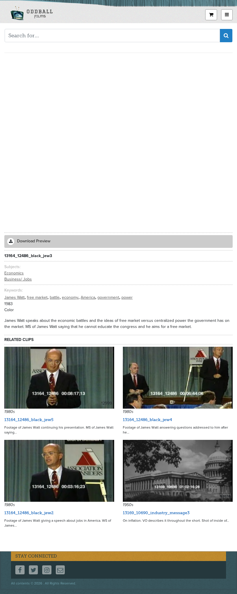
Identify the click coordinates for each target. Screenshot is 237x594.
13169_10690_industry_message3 (156, 512)
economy (70, 297)
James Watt (15, 297)
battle (55, 297)
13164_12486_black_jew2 (28, 512)
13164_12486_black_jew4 (147, 419)
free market (38, 297)
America (88, 297)
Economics (14, 273)
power (127, 297)
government (108, 297)
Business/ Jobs (18, 279)
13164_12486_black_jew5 (28, 419)
